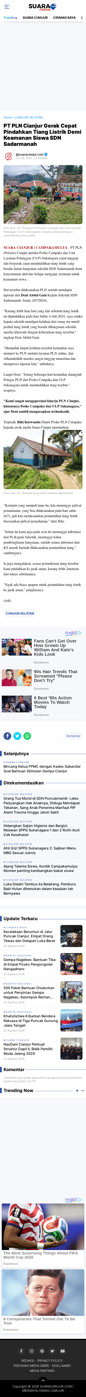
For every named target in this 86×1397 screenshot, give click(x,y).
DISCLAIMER (61, 1365)
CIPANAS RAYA (64, 17)
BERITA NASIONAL (19, 955)
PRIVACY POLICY (49, 1360)
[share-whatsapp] (27, 736)
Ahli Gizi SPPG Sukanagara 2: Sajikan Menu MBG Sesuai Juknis (40, 850)
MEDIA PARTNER (42, 1371)
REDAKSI (27, 1360)
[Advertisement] (43, 66)
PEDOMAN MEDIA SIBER (31, 1365)
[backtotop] (43, 1381)
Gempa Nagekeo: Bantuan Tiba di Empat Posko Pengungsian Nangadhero (30, 964)
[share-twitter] (17, 736)
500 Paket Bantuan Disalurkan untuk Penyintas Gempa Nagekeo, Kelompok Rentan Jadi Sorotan (29, 992)
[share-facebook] (7, 736)
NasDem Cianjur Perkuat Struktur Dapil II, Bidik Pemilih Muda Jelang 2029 (28, 1049)
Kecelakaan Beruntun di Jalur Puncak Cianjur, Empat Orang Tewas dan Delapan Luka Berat (29, 936)
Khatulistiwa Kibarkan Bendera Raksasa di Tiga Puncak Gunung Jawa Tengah (31, 1020)
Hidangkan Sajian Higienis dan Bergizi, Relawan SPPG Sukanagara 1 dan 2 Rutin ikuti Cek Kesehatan (42, 830)
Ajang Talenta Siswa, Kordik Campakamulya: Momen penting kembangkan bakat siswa (41, 868)
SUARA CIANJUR (35, 17)
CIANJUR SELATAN (20, 613)
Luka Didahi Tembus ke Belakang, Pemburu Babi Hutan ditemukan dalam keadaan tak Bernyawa (40, 888)
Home (8, 117)
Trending (10, 17)
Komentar (73, 736)
